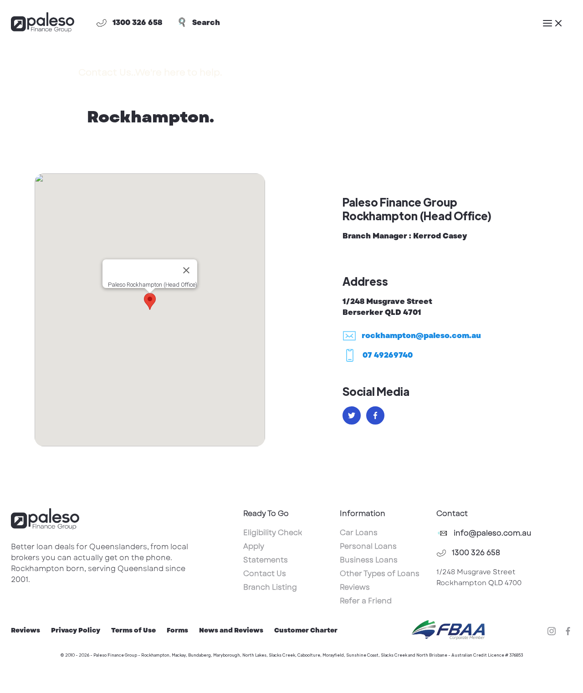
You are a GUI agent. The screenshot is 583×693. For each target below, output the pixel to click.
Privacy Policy (75, 630)
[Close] (186, 270)
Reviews (355, 587)
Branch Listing (270, 587)
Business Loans (369, 560)
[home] (42, 22)
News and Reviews (231, 630)
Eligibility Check (272, 532)
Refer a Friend (366, 601)
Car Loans (359, 532)
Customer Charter (306, 630)
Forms (177, 630)
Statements (265, 560)
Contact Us (264, 573)
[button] (553, 23)
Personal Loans (368, 546)
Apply (253, 546)
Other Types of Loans (379, 573)
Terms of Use (133, 630)
